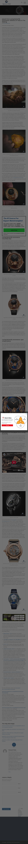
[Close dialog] (26, 414)
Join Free (7, 425)
